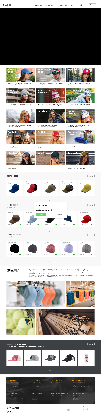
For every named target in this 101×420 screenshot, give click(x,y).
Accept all (41, 214)
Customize (60, 214)
